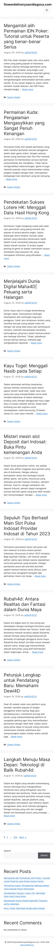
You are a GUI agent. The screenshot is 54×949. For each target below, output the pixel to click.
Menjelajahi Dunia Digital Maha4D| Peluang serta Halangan (22, 289)
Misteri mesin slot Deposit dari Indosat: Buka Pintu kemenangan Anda (25, 444)
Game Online (13, 97)
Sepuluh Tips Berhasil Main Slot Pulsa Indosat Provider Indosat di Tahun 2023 (27, 525)
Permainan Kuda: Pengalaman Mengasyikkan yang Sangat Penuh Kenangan (24, 122)
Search (7, 851)
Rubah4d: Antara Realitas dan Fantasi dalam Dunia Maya (24, 604)
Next (22, 837)
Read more (27, 89)
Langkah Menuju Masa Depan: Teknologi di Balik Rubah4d (27, 765)
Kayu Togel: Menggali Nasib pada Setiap (26, 368)
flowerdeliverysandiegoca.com (28, 4)
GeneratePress (27, 945)
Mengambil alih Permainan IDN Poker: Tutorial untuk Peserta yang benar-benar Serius (26, 36)
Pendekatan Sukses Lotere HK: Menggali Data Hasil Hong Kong (26, 207)
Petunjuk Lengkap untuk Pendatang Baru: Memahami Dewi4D (22, 682)
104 (15, 837)
